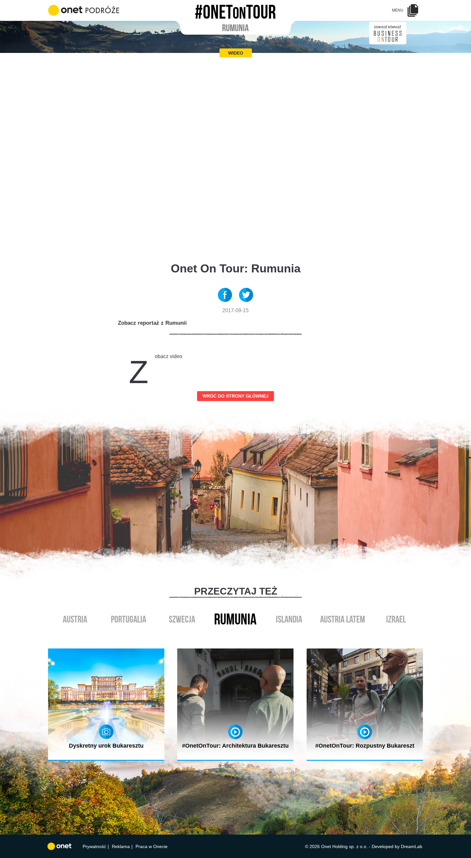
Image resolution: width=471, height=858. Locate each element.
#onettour (235, 10)
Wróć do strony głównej (235, 396)
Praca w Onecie (152, 846)
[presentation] (228, 634)
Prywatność (94, 846)
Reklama (121, 846)
